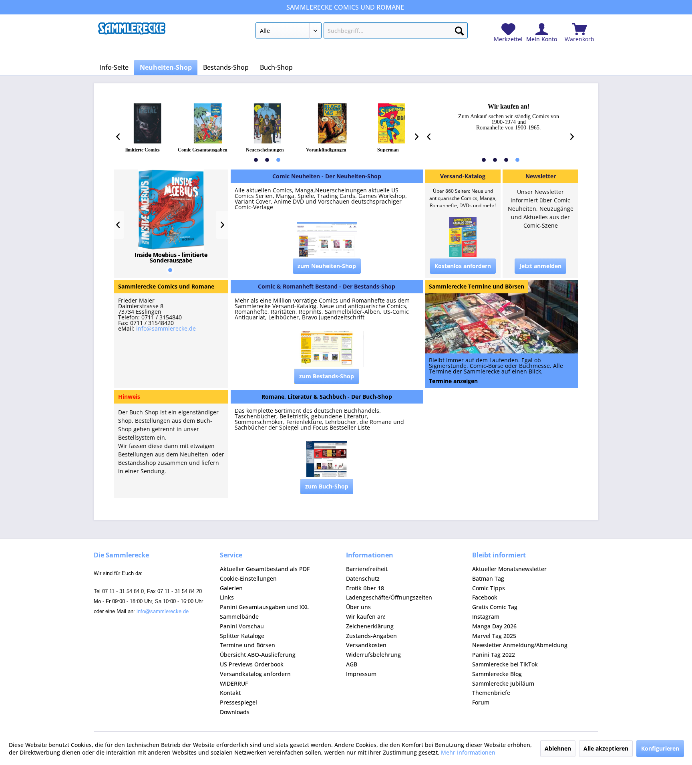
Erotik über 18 (365, 588)
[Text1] (142, 149)
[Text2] (202, 149)
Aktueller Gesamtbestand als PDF (265, 569)
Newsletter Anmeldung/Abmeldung (519, 645)
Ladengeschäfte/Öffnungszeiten (389, 597)
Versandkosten (366, 645)
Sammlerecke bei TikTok (505, 664)
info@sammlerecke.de (166, 328)
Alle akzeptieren (605, 748)
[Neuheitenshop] (327, 176)
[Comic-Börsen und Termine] (476, 286)
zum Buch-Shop (326, 486)
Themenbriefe (491, 692)
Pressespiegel (238, 702)
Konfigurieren (660, 748)
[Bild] (327, 240)
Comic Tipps (488, 588)
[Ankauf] (501, 117)
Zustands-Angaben (371, 636)
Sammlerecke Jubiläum (503, 683)
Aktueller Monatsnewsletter (509, 569)
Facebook (484, 597)
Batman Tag (488, 578)
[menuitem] (361, 32)
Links (227, 597)
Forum (480, 702)
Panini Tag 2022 (493, 654)
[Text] (327, 309)
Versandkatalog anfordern (255, 674)
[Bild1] (147, 123)
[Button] (327, 266)
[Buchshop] (327, 397)
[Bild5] (391, 123)
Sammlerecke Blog (497, 674)
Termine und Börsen (247, 645)
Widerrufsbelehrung (373, 654)
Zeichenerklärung (370, 626)
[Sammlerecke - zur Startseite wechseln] (132, 32)
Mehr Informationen (468, 752)
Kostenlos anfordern (463, 266)
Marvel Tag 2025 (494, 636)
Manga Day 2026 (494, 626)
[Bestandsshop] (327, 286)
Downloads (234, 712)
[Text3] (265, 149)
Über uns (358, 607)
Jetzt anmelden (540, 266)
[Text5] (388, 149)
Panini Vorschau (242, 626)
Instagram (485, 616)
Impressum (361, 674)
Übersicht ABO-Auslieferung (258, 654)
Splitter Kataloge (242, 636)
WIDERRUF (234, 683)
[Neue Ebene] (501, 370)
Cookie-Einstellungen (248, 578)
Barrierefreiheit (367, 569)
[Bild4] (332, 123)
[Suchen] (459, 29)
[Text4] (326, 149)
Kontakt (230, 692)
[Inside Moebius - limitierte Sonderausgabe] (171, 257)
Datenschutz (363, 578)
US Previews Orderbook (252, 664)
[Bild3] (267, 123)
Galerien (231, 588)
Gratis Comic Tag (494, 607)
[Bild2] (208, 123)
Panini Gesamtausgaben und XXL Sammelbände (264, 611)
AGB (351, 664)
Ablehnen (558, 748)
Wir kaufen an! (366, 616)
